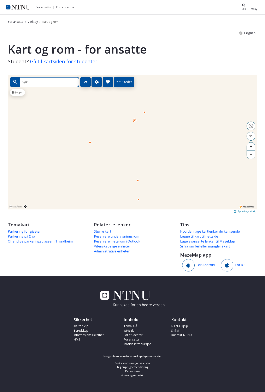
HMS (76, 339)
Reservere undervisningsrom (116, 236)
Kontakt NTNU (181, 335)
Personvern (132, 371)
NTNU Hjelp (179, 326)
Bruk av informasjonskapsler (132, 363)
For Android (205, 265)
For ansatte (15, 22)
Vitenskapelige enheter (112, 246)
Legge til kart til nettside (199, 236)
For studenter (133, 335)
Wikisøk (129, 330)
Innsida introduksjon (137, 344)
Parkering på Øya (21, 236)
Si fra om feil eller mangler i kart (205, 246)
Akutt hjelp (80, 326)
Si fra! (175, 330)
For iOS (240, 265)
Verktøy (33, 22)
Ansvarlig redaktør (132, 375)
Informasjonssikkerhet (88, 335)
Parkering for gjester (24, 231)
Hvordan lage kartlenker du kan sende (210, 231)
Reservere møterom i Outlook (117, 241)
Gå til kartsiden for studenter (63, 61)
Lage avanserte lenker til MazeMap (207, 241)
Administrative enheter (112, 251)
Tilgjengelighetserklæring (132, 367)
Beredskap (80, 330)
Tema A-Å (130, 326)
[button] (43, 7)
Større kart (102, 231)
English (249, 33)
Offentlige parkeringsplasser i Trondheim (40, 241)
